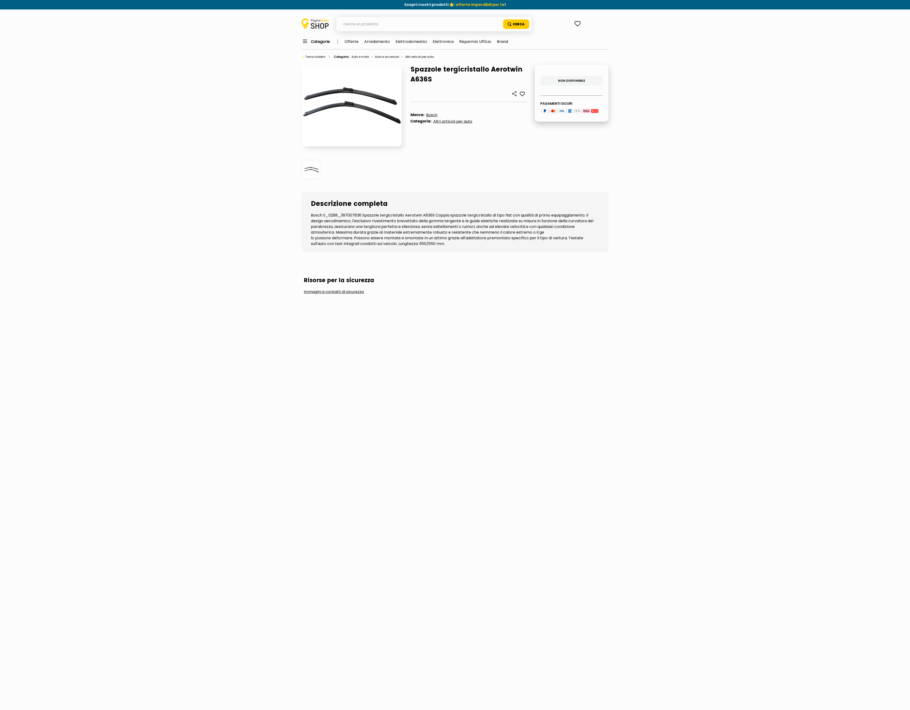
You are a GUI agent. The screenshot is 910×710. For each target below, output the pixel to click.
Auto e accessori (387, 57)
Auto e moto (360, 57)
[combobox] (434, 24)
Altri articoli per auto (419, 57)
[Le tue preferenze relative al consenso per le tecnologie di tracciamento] (901, 701)
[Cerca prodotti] (516, 24)
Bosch (431, 115)
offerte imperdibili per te (480, 4)
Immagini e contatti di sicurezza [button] (334, 292)
